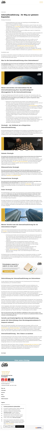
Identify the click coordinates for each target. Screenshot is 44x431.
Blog (2, 394)
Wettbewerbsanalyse (29, 45)
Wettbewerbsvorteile (36, 49)
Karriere (3, 392)
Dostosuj (6, 426)
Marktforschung (20, 45)
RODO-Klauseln (4, 398)
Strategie (5, 231)
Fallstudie (3, 390)
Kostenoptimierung (33, 105)
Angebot (3, 402)
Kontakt (3, 396)
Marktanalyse (28, 184)
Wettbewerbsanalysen (15, 328)
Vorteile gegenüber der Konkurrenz (31, 344)
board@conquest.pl (6, 371)
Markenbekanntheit (14, 249)
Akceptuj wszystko (19, 426)
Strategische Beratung (5, 404)
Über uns (3, 388)
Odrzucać (12, 426)
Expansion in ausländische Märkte (14, 175)
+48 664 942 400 (5, 372)
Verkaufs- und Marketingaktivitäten (20, 161)
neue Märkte (17, 26)
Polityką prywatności (10, 423)
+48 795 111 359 (5, 374)
